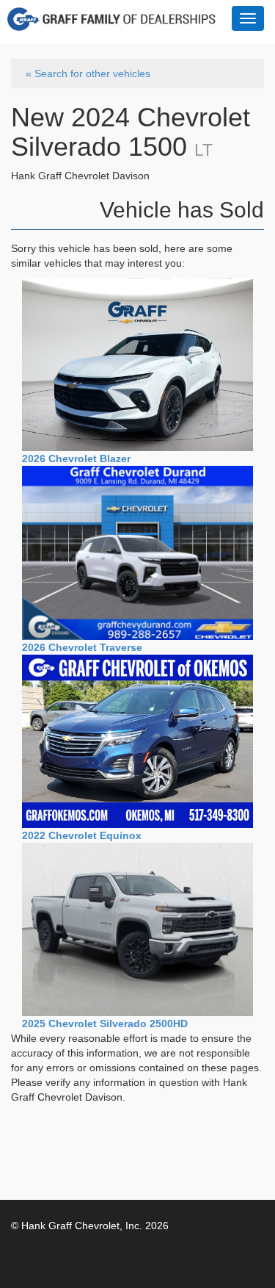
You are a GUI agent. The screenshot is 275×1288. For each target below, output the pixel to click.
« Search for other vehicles (88, 73)
